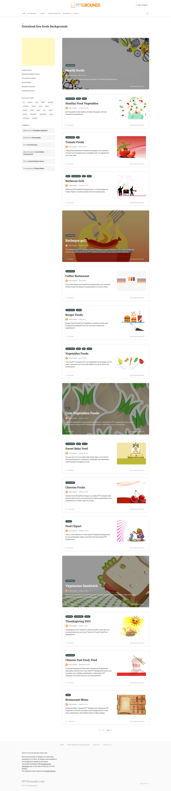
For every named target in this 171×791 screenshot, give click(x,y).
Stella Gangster (73, 108)
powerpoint (33, 114)
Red (78, 137)
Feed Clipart (73, 526)
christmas (25, 106)
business (50, 102)
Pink (84, 176)
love (44, 110)
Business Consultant (28, 86)
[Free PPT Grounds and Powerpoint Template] (85, 5)
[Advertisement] (38, 52)
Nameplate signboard (40, 130)
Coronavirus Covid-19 (29, 78)
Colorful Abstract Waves (36, 161)
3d (23, 102)
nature (50, 110)
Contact (76, 13)
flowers (25, 110)
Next (108, 730)
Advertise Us (67, 13)
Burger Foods (74, 315)
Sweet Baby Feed (76, 448)
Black (67, 176)
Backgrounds (32, 13)
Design (68, 694)
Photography (36, 138)
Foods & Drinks (70, 98)
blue (37, 102)
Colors (42, 13)
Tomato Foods (74, 142)
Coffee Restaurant (77, 276)
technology (26, 118)
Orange (79, 310)
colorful (34, 106)
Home (23, 13)
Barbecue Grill (74, 181)
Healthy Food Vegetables (81, 103)
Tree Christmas (32, 145)
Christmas (69, 616)
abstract (30, 102)
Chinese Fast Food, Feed (81, 660)
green (38, 110)
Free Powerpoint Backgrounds (78, 745)
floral (40, 106)
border (43, 102)
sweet (51, 114)
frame (31, 110)
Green (78, 98)
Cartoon (68, 521)
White (84, 98)
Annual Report (26, 82)
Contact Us (107, 745)
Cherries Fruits (75, 487)
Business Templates (54, 13)
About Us (96, 745)
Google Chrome (50, 771)
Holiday (87, 616)
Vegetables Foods (76, 353)
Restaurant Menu (76, 699)
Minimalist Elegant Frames (31, 74)
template (34, 118)
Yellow (89, 348)
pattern (25, 114)
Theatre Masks (39, 168)
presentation (43, 114)
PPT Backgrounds (32, 785)
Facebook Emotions (28, 91)
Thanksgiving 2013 (78, 621)
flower (47, 106)
